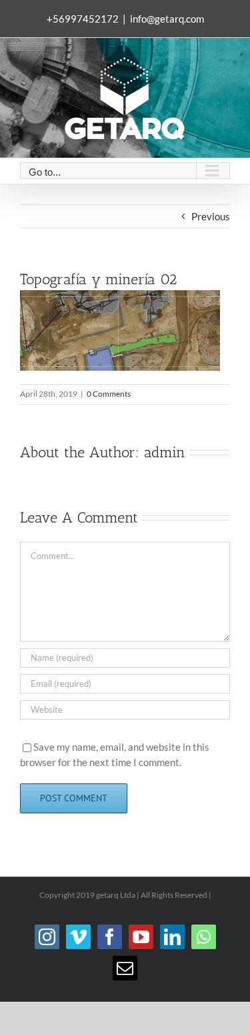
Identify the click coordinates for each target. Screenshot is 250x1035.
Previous (210, 216)
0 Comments (109, 394)
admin (164, 452)
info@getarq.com (167, 19)
